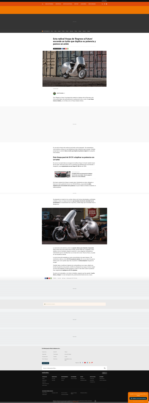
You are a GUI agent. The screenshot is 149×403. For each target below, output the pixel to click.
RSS (90, 362)
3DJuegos (53, 378)
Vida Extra (53, 380)
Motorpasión (82, 378)
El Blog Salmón (102, 378)
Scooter (59, 278)
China (52, 31)
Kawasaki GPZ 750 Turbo (72, 278)
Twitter (102, 4)
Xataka (43, 378)
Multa (55, 31)
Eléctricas (55, 359)
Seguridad (44, 354)
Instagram (106, 4)
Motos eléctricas (67, 4)
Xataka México (44, 392)
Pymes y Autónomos (103, 380)
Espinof (62, 380)
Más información (75, 401)
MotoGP (76, 4)
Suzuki (67, 31)
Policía (63, 31)
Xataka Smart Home (45, 383)
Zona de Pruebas (49, 4)
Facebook (104, 4)
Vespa (64, 278)
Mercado (71, 31)
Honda (66, 356)
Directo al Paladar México (74, 393)
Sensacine (63, 378)
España (59, 31)
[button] (60, 93)
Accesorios (83, 4)
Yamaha (55, 356)
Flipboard (66, 48)
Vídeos (66, 351)
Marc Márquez (92, 4)
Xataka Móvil (44, 380)
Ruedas (80, 31)
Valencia (84, 31)
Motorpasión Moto (83, 380)
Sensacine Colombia (64, 394)
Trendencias (92, 378)
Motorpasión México (83, 392)
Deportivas (58, 4)
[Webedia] (104, 1)
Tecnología (55, 354)
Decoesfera (92, 380)
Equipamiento (45, 356)
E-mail (67, 48)
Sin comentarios (57, 48)
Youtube (85, 362)
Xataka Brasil (44, 394)
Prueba (76, 31)
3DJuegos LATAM (55, 392)
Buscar (105, 368)
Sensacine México (64, 392)
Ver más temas (45, 363)
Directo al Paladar (74, 378)
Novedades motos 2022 (68, 359)
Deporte (88, 31)
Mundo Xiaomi (44, 385)
